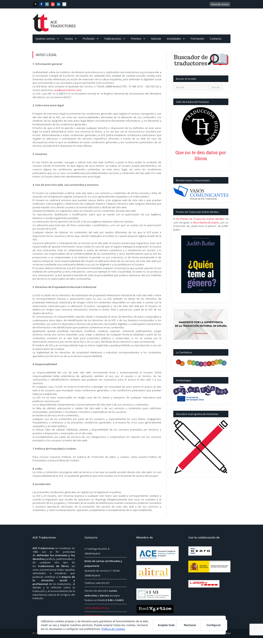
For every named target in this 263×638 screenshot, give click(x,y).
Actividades (174, 38)
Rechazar (190, 625)
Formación (197, 38)
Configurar (213, 625)
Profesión (89, 38)
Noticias (156, 38)
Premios (136, 38)
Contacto (215, 38)
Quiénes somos (45, 38)
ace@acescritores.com (67, 90)
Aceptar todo (166, 625)
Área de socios (220, 4)
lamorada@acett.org (96, 608)
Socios (69, 38)
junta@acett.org (94, 615)
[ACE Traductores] (54, 21)
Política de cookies (113, 628)
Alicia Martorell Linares (206, 222)
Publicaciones (112, 38)
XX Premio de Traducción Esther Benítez (200, 219)
